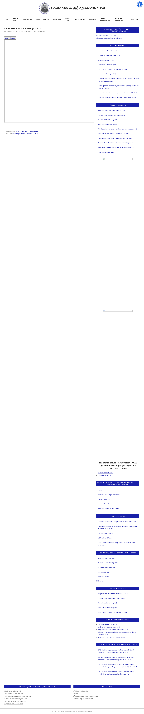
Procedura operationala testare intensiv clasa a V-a (115, 138)
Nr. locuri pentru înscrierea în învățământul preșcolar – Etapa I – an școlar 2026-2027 (118, 79)
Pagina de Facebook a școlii (13, 704)
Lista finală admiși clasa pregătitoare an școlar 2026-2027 (117, 521)
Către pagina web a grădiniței (106, 35)
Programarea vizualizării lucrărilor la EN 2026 (113, 594)
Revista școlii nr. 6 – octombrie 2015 (25, 134)
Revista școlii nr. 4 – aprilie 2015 (26, 131)
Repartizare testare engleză (107, 120)
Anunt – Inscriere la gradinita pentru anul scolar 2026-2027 (117, 93)
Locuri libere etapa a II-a (106, 60)
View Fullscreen (10, 38)
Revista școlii (41, 31)
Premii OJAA (102, 490)
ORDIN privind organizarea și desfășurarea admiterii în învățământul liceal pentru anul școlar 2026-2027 (116, 651)
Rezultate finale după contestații (109, 495)
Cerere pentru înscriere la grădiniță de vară (112, 69)
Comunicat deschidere (105, 473)
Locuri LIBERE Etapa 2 (105, 533)
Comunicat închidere (104, 475)
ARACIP (77, 693)
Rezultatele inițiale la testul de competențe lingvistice (116, 147)
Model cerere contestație (106, 567)
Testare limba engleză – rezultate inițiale (111, 115)
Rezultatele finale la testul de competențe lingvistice (115, 143)
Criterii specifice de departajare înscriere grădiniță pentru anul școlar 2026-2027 (118, 87)
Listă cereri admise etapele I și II (109, 55)
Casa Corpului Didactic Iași (84, 699)
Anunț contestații (103, 504)
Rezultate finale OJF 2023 (106, 558)
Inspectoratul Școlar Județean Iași (86, 696)
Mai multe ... (100, 581)
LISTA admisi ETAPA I (105, 538)
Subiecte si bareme (104, 499)
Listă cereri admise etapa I (107, 65)
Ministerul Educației (81, 691)
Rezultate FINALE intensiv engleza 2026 (111, 110)
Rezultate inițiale (103, 577)
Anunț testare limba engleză (107, 124)
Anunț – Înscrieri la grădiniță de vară (110, 74)
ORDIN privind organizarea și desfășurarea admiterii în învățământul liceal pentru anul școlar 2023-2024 (116, 672)
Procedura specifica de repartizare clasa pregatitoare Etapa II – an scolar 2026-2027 (118, 527)
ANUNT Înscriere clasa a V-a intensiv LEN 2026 (113, 133)
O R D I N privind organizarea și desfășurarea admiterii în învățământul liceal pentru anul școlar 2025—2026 (117, 658)
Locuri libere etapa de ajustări (108, 51)
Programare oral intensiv (106, 152)
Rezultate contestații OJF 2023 (108, 563)
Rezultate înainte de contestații (108, 508)
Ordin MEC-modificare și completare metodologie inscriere (117, 97)
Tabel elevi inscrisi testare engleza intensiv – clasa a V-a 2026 (118, 129)
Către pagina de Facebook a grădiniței (109, 38)
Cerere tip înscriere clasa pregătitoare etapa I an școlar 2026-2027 (116, 544)
